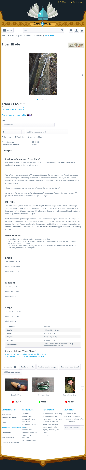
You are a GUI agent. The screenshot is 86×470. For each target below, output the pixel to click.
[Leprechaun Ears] (69, 385)
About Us (25, 414)
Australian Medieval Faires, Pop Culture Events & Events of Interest (52, 419)
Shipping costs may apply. (20, 107)
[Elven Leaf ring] (43, 385)
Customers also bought (47, 367)
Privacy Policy (27, 430)
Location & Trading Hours (31, 424)
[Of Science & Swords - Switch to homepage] (43, 24)
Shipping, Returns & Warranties (29, 433)
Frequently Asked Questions (28, 420)
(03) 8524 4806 (9, 417)
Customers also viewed (70, 367)
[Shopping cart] (82, 30)
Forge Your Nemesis (50, 424)
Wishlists (62, 2)
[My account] (76, 30)
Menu (9, 30)
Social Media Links (50, 427)
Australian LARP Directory (52, 414)
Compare (7, 137)
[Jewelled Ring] (16, 385)
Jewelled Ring (16, 395)
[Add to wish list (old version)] (71, 30)
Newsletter (26, 427)
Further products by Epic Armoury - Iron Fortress (25, 356)
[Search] (62, 30)
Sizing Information (29, 440)
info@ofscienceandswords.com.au (14, 428)
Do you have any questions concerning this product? (27, 354)
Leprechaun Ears (69, 395)
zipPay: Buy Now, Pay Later (51, 431)
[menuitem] (8, 30)
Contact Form (27, 416)
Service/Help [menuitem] (77, 2)
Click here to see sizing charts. (13, 109)
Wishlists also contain (12, 372)
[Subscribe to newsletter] (82, 427)
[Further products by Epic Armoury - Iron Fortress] (76, 46)
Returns (46, 435)
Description (8, 151)
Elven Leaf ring (43, 395)
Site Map (25, 438)
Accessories (10, 367)
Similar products (27, 367)
